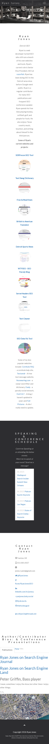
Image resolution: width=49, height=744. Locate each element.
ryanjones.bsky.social (24, 596)
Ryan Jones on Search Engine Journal (24, 659)
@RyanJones (22, 575)
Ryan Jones (11, 3)
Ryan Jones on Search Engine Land (24, 670)
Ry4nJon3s (22, 601)
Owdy (27, 387)
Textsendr (21, 373)
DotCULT (21, 394)
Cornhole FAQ (28, 367)
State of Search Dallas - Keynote (24, 513)
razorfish (20, 74)
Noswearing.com (23, 380)
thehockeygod (23, 606)
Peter (17, 649)
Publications (7, 650)
